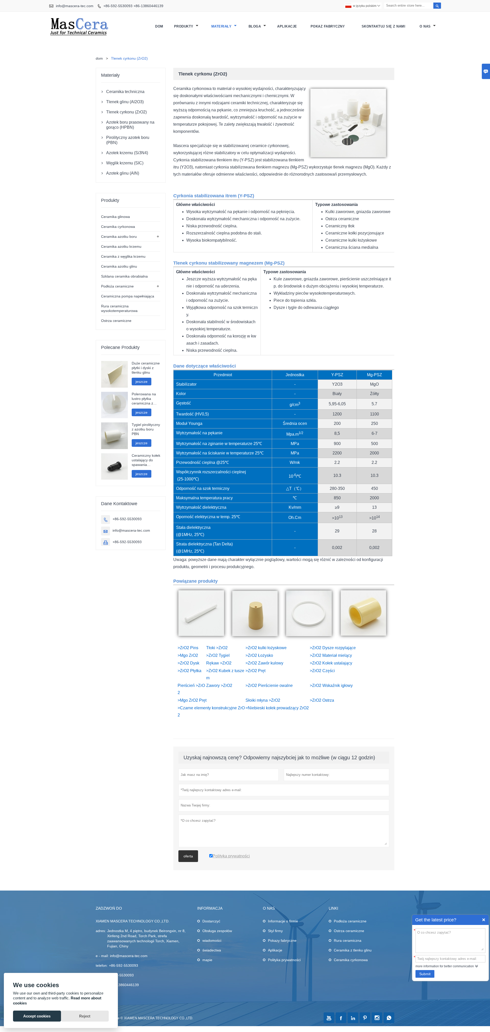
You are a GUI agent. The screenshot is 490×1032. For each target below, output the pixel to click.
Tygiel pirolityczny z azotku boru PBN (146, 429)
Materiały (222, 26)
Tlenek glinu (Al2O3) (125, 102)
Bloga (255, 26)
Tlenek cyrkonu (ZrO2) (126, 112)
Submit (425, 974)
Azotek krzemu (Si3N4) (127, 153)
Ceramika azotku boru (119, 236)
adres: (101, 931)
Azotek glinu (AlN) (122, 173)
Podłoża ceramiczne (117, 286)
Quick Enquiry (484, 920)
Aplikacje (287, 26)
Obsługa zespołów (217, 931)
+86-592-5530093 (127, 519)
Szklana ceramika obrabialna (124, 276)
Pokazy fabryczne (282, 940)
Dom (159, 26)
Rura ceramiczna (347, 940)
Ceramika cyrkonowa (118, 227)
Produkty (184, 26)
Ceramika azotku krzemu (121, 246)
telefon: (102, 965)
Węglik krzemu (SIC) (124, 163)
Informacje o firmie (283, 921)
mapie (207, 960)
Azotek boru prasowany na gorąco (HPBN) (130, 124)
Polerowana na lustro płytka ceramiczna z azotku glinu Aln (144, 399)
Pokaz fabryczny (328, 26)
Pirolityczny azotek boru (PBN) (127, 140)
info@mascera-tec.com (74, 6)
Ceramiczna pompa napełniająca (127, 296)
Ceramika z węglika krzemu (123, 256)
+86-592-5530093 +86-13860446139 (133, 6)
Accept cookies (37, 1016)
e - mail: (102, 956)
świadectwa (211, 950)
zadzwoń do (109, 908)
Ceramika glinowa (115, 217)
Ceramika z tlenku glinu (353, 950)
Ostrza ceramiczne (116, 321)
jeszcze (142, 382)
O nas (426, 26)
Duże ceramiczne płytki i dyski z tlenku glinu (146, 367)
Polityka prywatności (284, 960)
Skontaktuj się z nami (384, 26)
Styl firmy (275, 931)
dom (99, 58)
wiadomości (211, 940)
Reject (84, 1016)
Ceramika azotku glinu (119, 266)
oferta (188, 856)
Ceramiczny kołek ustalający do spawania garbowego (146, 460)
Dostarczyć (211, 921)
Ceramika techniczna (125, 91)
